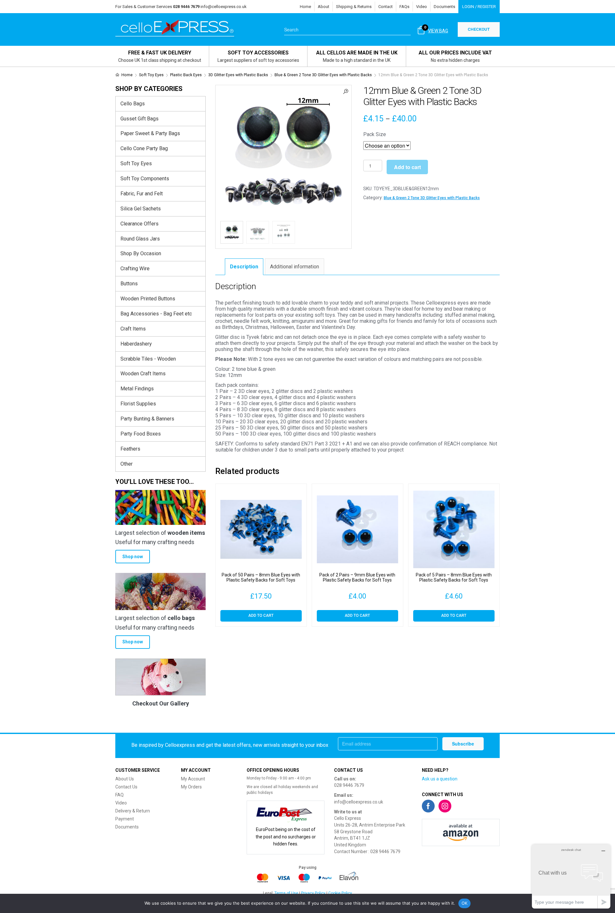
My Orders (191, 786)
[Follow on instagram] (445, 806)
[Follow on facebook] (428, 806)
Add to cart (407, 167)
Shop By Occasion (140, 253)
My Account (193, 778)
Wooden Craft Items (143, 374)
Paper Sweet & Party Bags (150, 133)
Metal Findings (137, 389)
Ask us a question (439, 778)
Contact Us (126, 786)
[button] (345, 91)
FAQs (404, 6)
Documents (444, 6)
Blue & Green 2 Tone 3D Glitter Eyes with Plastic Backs (323, 75)
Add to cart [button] (261, 615)
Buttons (129, 284)
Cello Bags (132, 104)
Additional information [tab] (294, 267)
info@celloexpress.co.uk (224, 6)
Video (421, 6)
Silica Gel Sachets (140, 209)
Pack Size (374, 134)
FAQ (119, 794)
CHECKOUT (479, 29)
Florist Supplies (138, 404)
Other (126, 464)
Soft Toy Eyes (151, 75)
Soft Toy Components (144, 178)
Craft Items (133, 329)
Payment (124, 818)
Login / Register (479, 6)
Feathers (130, 449)
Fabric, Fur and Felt (141, 194)
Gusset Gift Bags (139, 119)
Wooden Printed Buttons (147, 299)
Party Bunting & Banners (147, 419)
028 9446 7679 (349, 785)
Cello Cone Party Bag (144, 148)
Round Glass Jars (140, 239)
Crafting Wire (135, 268)
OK (465, 903)
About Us (124, 778)
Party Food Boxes (140, 434)
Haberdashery (136, 344)
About (323, 6)
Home (305, 6)
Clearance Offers (139, 224)
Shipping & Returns (354, 6)
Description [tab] (244, 267)
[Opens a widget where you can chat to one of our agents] (571, 876)
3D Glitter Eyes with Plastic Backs (238, 75)
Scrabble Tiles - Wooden (148, 359)
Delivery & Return (132, 810)
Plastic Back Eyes (186, 75)
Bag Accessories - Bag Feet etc (156, 314)
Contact (385, 6)
